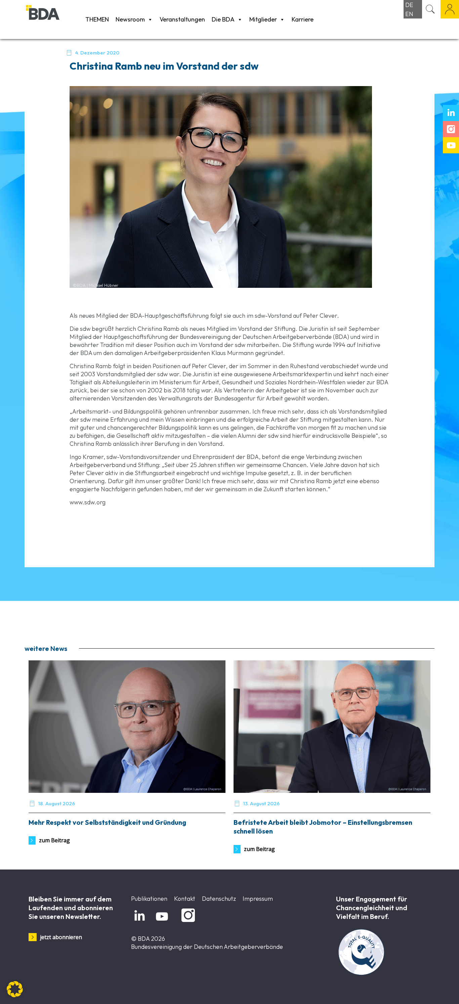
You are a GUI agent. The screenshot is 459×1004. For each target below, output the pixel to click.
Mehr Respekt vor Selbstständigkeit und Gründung (107, 822)
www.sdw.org (88, 502)
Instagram (187, 922)
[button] (15, 989)
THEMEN (97, 19)
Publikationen (149, 898)
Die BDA (223, 19)
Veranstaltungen (182, 19)
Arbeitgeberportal (450, 9)
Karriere (303, 19)
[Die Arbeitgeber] (54, 19)
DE (409, 5)
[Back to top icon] (427, 990)
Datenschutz (219, 898)
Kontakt (184, 898)
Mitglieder (263, 19)
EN (409, 14)
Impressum (258, 898)
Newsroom (130, 19)
